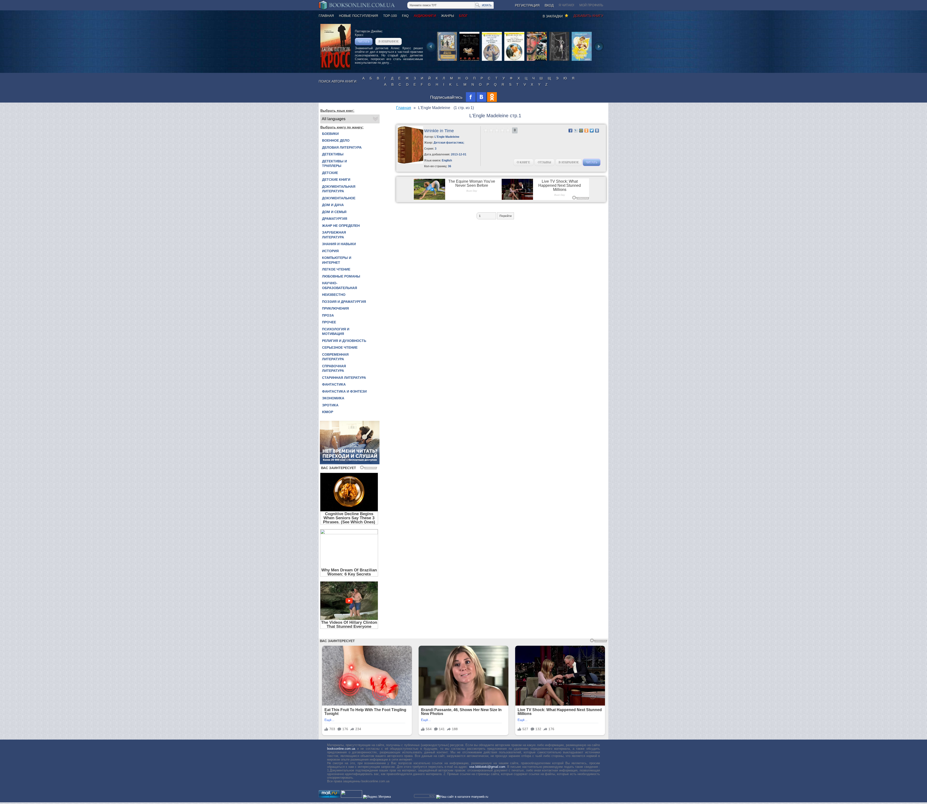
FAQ (405, 16)
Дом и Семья (334, 212)
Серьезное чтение (340, 347)
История (330, 251)
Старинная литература (344, 378)
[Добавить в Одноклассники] (586, 130)
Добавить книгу (588, 16)
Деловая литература (342, 147)
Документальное (338, 198)
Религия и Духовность (344, 341)
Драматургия (334, 219)
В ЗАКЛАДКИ (554, 16)
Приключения (335, 308)
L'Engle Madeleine (447, 137)
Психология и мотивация (335, 331)
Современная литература (335, 357)
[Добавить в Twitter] (592, 130)
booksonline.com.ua (341, 748)
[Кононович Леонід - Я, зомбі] (537, 60)
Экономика (333, 398)
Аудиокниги (425, 16)
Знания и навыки (339, 244)
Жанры (447, 16)
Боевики (330, 134)
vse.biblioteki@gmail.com (487, 767)
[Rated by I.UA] (351, 796)
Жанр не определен (341, 226)
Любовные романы (341, 276)
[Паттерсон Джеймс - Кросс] (335, 68)
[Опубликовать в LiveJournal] (576, 130)
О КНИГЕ (523, 162)
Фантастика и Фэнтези (344, 391)
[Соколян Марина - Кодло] (469, 60)
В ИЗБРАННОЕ (389, 41)
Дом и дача (333, 205)
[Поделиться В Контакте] (597, 130)
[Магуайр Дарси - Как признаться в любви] (492, 60)
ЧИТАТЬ (363, 41)
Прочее (329, 322)
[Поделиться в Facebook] (570, 130)
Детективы (333, 154)
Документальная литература (338, 189)
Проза (328, 315)
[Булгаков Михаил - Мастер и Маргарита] (559, 60)
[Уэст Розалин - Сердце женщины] (582, 60)
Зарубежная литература (334, 234)
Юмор (327, 412)
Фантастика (334, 384)
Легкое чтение (336, 269)
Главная (326, 16)
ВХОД (549, 5)
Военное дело (336, 140)
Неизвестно (333, 295)
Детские (330, 173)
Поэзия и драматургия (344, 302)
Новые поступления (358, 16)
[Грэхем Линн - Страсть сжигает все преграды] (514, 60)
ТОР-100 (390, 16)
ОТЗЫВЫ (544, 162)
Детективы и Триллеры (334, 163)
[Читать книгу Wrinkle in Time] (410, 162)
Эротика (330, 405)
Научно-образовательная (339, 285)
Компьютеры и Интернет (336, 260)
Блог (463, 16)
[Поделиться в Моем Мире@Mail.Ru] (581, 130)
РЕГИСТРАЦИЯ (527, 5)
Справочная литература (334, 368)
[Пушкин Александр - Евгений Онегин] (447, 60)
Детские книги (336, 179)
